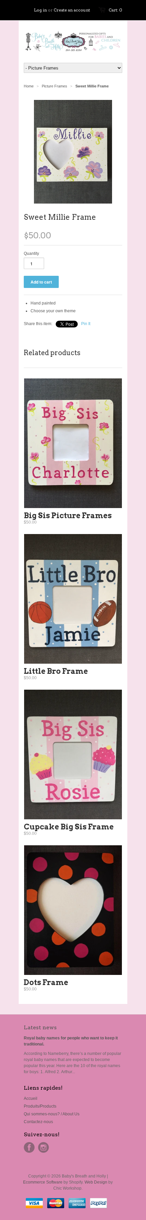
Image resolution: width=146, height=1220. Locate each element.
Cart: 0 (115, 9)
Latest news (40, 1027)
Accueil (30, 1098)
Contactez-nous (38, 1121)
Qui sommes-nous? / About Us (51, 1114)
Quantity (31, 253)
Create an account (72, 9)
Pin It (85, 323)
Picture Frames (54, 86)
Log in (40, 9)
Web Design (96, 1182)
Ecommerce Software (42, 1182)
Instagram (43, 1147)
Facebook (29, 1147)
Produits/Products (40, 1106)
